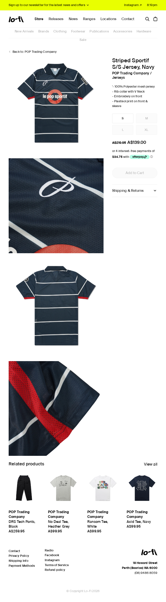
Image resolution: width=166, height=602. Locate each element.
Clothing (60, 31)
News (73, 19)
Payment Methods (22, 565)
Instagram (52, 560)
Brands (43, 31)
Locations (108, 19)
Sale (83, 40)
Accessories (122, 31)
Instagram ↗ (133, 5)
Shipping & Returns (128, 191)
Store (39, 19)
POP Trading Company (130, 73)
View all (150, 464)
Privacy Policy (19, 555)
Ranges (89, 19)
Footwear (78, 31)
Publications (99, 31)
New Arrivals (24, 31)
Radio (49, 550)
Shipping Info (18, 560)
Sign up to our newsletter (47, 5)
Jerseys (118, 77)
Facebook (52, 555)
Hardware (144, 31)
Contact (127, 19)
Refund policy (55, 570)
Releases (56, 19)
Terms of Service (57, 565)
